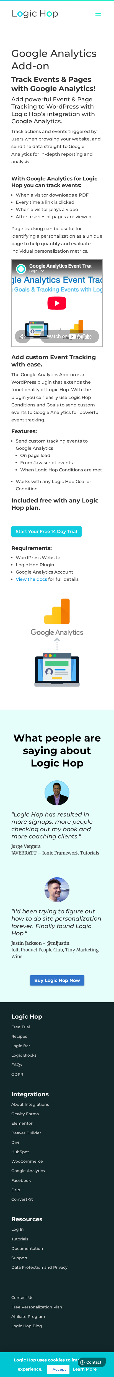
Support (19, 1257)
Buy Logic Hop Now (57, 980)
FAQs (16, 1064)
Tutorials (19, 1239)
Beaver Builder (26, 1132)
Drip (15, 1189)
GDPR (17, 1074)
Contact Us (22, 1297)
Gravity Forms (25, 1113)
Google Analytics (28, 1170)
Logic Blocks (24, 1055)
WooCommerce (27, 1161)
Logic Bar (20, 1045)
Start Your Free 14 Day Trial (46, 531)
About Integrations (30, 1104)
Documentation (27, 1248)
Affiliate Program (28, 1316)
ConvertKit (22, 1199)
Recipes (19, 1036)
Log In (17, 1229)
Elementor (22, 1123)
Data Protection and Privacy (39, 1267)
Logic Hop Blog (26, 1325)
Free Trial (20, 1026)
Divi (15, 1142)
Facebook (21, 1180)
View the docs (31, 579)
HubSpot (20, 1151)
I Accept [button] (58, 1369)
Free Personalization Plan (36, 1307)
